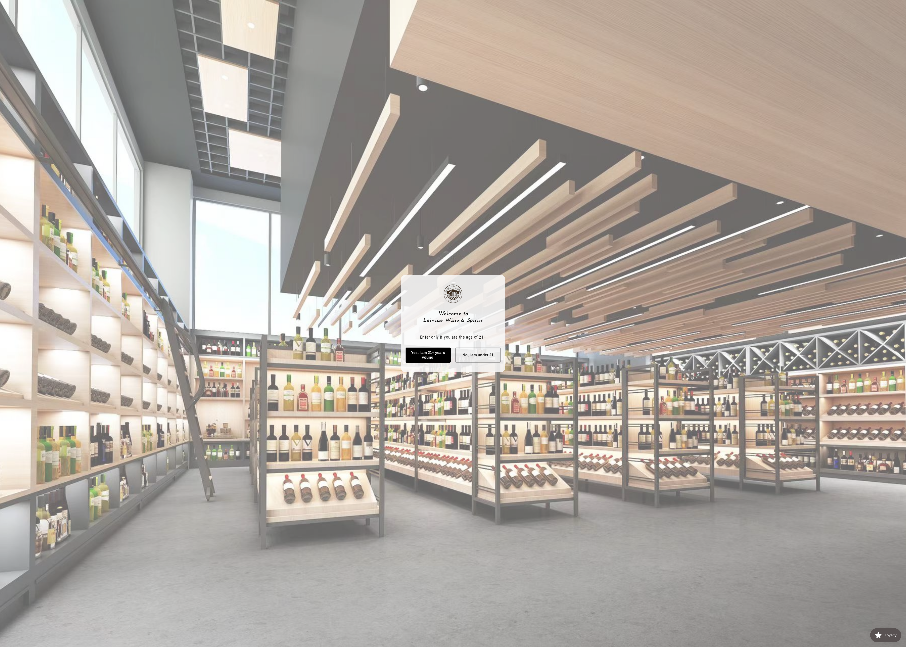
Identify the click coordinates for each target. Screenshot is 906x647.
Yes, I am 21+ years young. (428, 355)
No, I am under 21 (478, 355)
